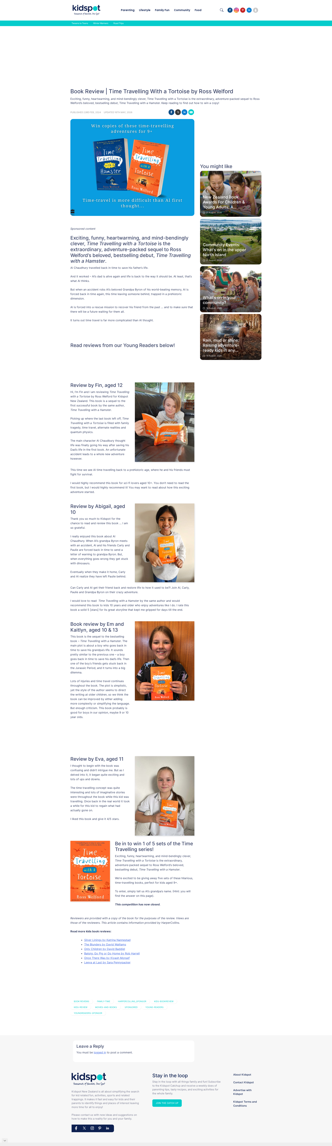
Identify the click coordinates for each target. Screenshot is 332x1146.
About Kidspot (242, 1074)
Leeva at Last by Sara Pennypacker (107, 962)
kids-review (80, 1007)
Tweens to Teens (80, 23)
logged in (100, 1052)
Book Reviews (81, 1001)
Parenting (128, 10)
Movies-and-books (106, 1007)
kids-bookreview (163, 1001)
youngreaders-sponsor (88, 1013)
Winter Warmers (100, 23)
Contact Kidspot (243, 1082)
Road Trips (118, 23)
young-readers (154, 1007)
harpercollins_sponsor (132, 1001)
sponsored (131, 1007)
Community (182, 10)
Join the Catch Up (167, 1103)
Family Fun (162, 10)
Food (198, 10)
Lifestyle (144, 10)
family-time (103, 1001)
